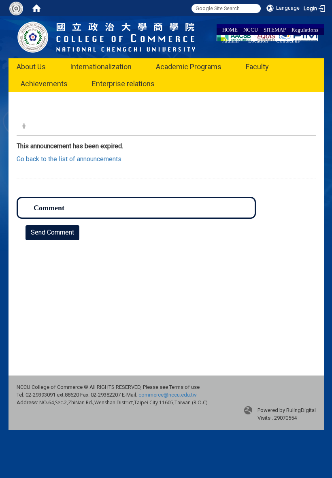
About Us (31, 66)
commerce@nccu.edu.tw (167, 395)
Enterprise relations (123, 83)
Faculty (257, 66)
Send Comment (52, 232)
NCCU (250, 30)
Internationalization (101, 66)
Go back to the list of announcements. (70, 159)
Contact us (288, 41)
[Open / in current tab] (106, 37)
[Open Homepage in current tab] (36, 8)
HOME (230, 30)
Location (258, 41)
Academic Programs (188, 66)
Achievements (44, 83)
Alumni (230, 41)
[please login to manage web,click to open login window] (16, 8)
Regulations (305, 30)
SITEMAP (275, 30)
